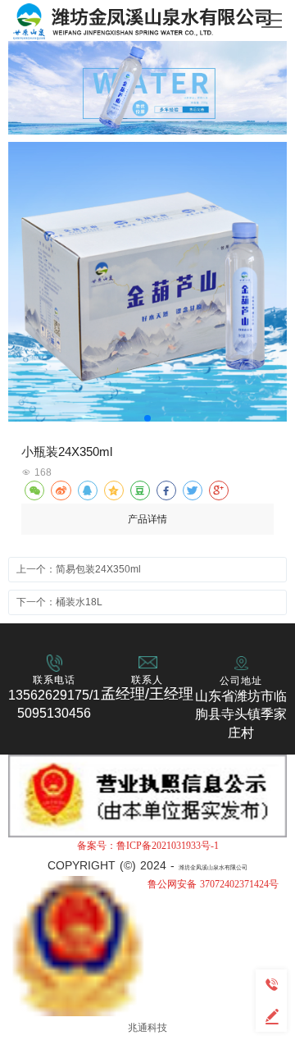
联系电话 (54, 680)
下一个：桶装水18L (59, 602)
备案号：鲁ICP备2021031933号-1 (148, 845)
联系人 (147, 680)
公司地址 (241, 680)
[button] (147, 418)
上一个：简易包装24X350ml (78, 569)
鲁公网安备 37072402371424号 (213, 884)
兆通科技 (147, 1027)
